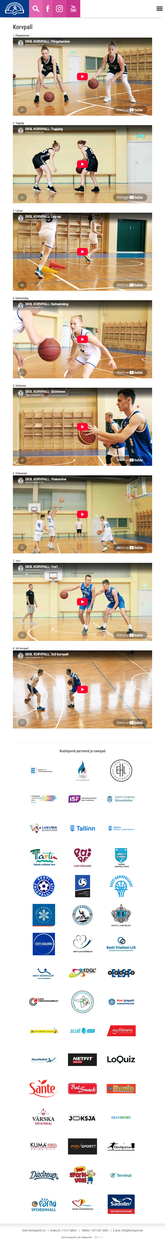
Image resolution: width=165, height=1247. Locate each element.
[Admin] (1, 2)
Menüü (121, 8)
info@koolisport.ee (132, 1230)
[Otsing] (36, 8)
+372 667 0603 (99, 1230)
